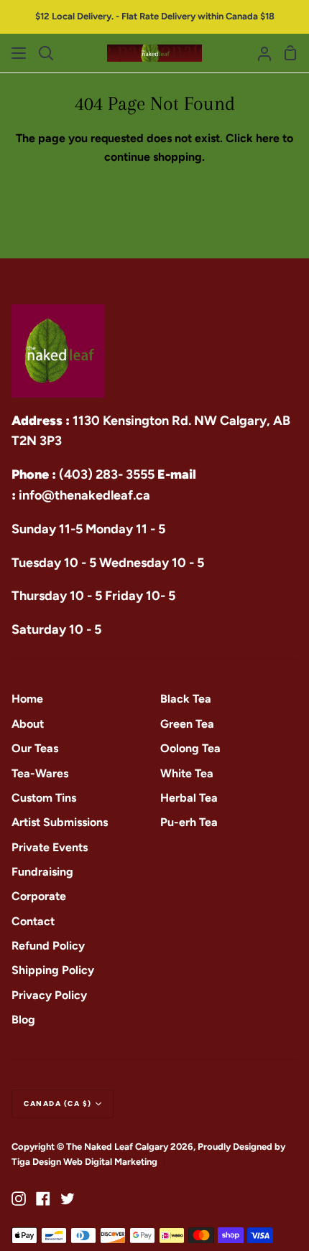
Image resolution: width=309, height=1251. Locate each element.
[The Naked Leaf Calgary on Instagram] (18, 1198)
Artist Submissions (59, 822)
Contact (33, 921)
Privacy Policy (49, 995)
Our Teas (34, 748)
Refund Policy (48, 945)
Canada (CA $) (58, 1103)
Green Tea (187, 724)
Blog (23, 1019)
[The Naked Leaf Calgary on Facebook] (43, 1198)
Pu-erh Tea (189, 822)
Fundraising (42, 871)
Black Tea (185, 699)
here (268, 138)
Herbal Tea (189, 798)
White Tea (186, 773)
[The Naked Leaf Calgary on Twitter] (67, 1198)
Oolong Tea (190, 748)
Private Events (49, 847)
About (27, 724)
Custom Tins (43, 798)
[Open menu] (19, 53)
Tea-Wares (39, 773)
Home (27, 699)
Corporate (38, 896)
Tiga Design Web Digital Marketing (85, 1161)
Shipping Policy (52, 970)
